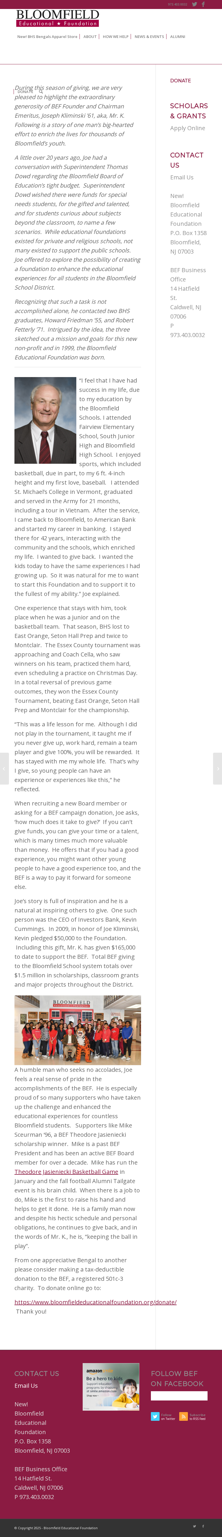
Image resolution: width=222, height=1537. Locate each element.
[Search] (41, 91)
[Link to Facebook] (203, 4)
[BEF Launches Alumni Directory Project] (217, 769)
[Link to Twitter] (194, 4)
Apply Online (187, 128)
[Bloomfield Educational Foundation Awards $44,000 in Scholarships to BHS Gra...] (4, 769)
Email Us (182, 177)
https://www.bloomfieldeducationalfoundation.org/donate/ (95, 1302)
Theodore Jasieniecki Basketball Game (66, 1172)
